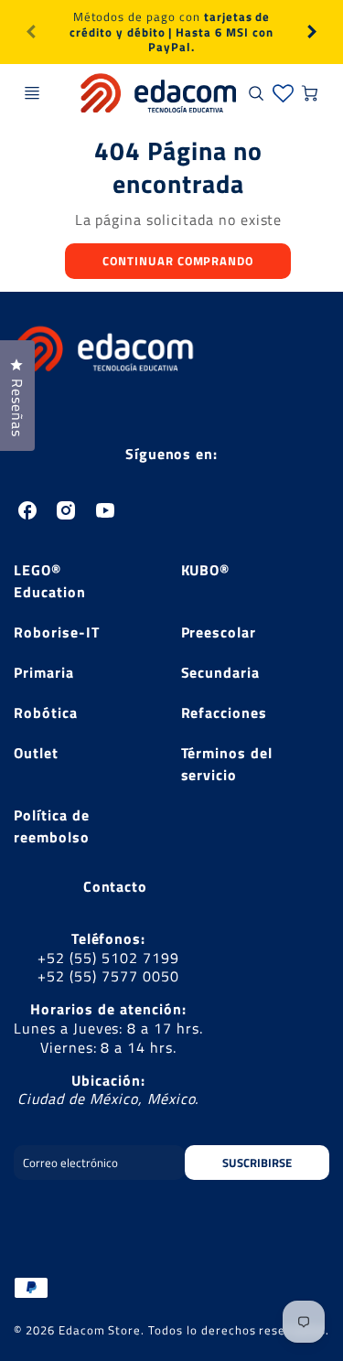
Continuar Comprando (177, 261)
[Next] (311, 32)
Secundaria (221, 672)
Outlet (36, 753)
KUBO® (205, 570)
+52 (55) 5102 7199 (108, 958)
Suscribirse (257, 1162)
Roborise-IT (57, 632)
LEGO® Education (50, 581)
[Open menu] (32, 93)
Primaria (44, 672)
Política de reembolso (52, 826)
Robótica (46, 712)
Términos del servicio (227, 764)
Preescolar (219, 632)
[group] (171, 32)
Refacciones (224, 712)
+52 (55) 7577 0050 (108, 976)
